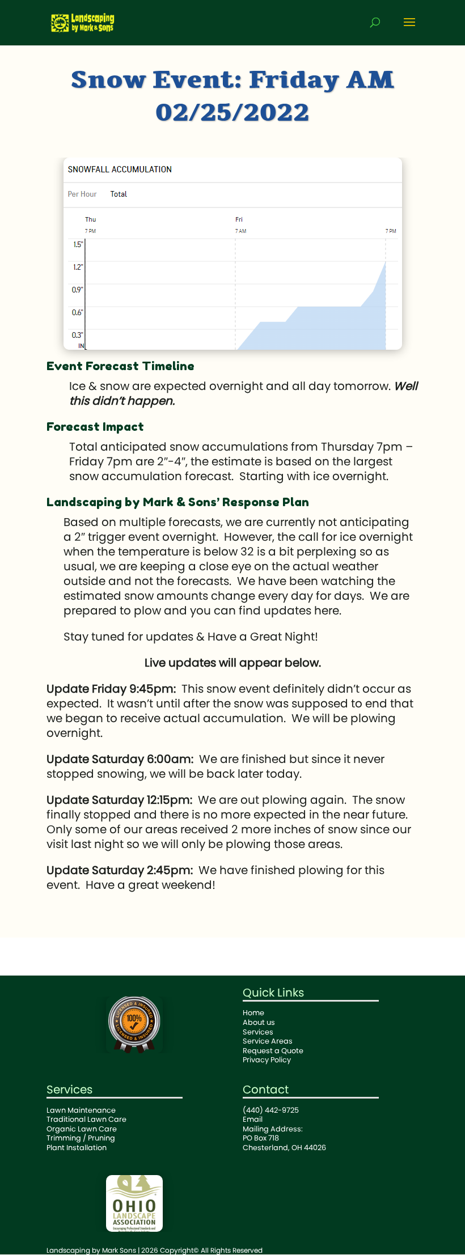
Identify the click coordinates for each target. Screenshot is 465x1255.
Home (253, 1012)
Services (258, 1032)
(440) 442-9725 (271, 1110)
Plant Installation (76, 1147)
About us (259, 1022)
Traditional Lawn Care (86, 1119)
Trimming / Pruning (80, 1138)
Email (253, 1119)
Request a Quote (273, 1050)
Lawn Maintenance (81, 1110)
